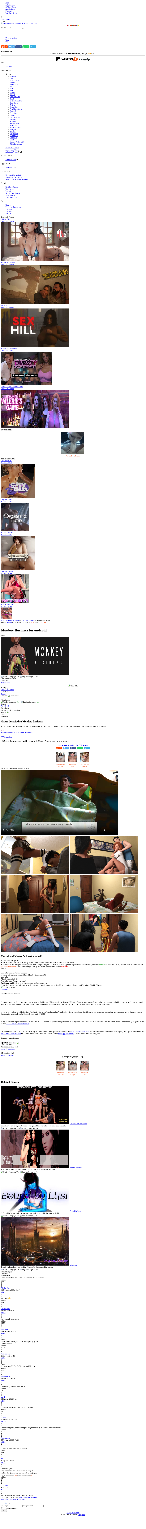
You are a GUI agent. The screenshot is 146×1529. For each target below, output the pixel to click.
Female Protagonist (17, 142)
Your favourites (11, 38)
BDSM (12, 82)
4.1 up (3, 694)
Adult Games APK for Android (17, 1024)
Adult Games (10, 5)
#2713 (3, 1463)
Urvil (3, 1397)
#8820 (3, 1292)
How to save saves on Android (16, 179)
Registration (5, 19)
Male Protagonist (16, 144)
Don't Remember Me (11, 1508)
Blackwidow (5, 1288)
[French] (69, 26)
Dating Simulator (16, 101)
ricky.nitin (4, 1485)
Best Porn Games (11, 187)
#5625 (3, 1358)
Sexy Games (10, 195)
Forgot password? (73, 1513)
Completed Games (12, 148)
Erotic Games (10, 189)
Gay (11, 78)
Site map (8, 209)
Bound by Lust (75, 1211)
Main (7, 3)
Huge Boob (14, 107)
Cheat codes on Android (14, 177)
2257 (10, 1499)
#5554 (3, 1380)
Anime (12, 115)
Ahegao (13, 130)
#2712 (3, 1489)
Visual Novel (15, 123)
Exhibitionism (15, 97)
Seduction (13, 138)
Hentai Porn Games (12, 193)
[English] (67, 26)
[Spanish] (78, 26)
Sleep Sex (13, 125)
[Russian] (77, 26)
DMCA (15, 1499)
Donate (8, 40)
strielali (3, 1417)
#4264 (3, 1401)
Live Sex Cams (11, 13)
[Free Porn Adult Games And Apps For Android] (19, 23)
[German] (71, 26)
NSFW (12, 95)
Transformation (15, 127)
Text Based (14, 103)
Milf (11, 86)
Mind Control (15, 117)
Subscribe (4, 989)
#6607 (3, 1333)
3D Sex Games (10, 7)
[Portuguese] (75, 26)
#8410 (3, 1313)
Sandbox (13, 140)
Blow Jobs (14, 84)
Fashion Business (76, 1167)
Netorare (13, 105)
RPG (12, 91)
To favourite (5, 683)
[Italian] (73, 26)
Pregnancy (14, 134)
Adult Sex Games (11, 152)
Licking (13, 119)
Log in (4, 1510)
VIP (6, 42)
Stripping (13, 113)
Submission (14, 136)
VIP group (9, 66)
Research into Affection (78, 1124)
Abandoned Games (12, 150)
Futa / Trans (14, 80)
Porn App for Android (66, 1034)
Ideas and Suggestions (13, 207)
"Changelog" (7, 737)
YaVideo (21, 1499)
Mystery (13, 132)
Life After (73, 1265)
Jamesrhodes (5, 1329)
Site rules (8, 211)
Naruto (12, 93)
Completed (5, 706)
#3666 (3, 1442)
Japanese (13, 121)
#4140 (3, 1422)
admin (9, 622)
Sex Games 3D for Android (11, 1034)
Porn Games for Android (10, 620)
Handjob (13, 111)
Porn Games (9, 191)
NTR (12, 99)
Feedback (8, 11)
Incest (12, 88)
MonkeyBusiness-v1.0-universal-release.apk (17, 732)
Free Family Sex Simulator (73, 456)
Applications (10, 9)
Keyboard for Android (13, 175)
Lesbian (13, 76)
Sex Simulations (16, 109)
